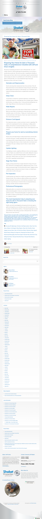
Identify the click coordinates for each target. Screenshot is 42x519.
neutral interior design (9, 232)
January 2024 (7, 337)
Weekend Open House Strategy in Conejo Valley (12, 295)
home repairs (20, 228)
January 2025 (7, 323)
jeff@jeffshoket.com (12, 284)
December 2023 (7, 339)
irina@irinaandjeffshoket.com (13, 271)
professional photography (9, 234)
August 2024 (6, 327)
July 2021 (6, 346)
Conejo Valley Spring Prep (8, 293)
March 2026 (6, 308)
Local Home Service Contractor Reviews (10, 393)
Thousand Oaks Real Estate (18, 236)
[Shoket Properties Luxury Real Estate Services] (21, 7)
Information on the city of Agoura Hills (10, 403)
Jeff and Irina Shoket (21, 230)
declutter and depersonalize (23, 226)
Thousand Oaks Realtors (29, 236)
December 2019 (7, 379)
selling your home (8, 236)
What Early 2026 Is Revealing (9, 297)
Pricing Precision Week (8, 436)
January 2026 (7, 311)
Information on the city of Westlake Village (11, 420)
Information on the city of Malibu (10, 408)
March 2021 (6, 353)
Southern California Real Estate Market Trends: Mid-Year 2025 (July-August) (16, 448)
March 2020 (6, 374)
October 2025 (7, 315)
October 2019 (7, 382)
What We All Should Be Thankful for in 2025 (11, 440)
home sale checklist (27, 228)
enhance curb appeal (11, 228)
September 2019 (7, 384)
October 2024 (7, 325)
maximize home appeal (32, 230)
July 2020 (6, 367)
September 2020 (7, 363)
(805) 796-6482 (22, 12)
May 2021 (6, 349)
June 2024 (6, 330)
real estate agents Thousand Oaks (22, 234)
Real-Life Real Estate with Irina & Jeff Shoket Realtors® (23, 60)
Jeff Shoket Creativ (33, 503)
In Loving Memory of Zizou (8, 480)
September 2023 (7, 344)
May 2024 (6, 332)
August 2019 (6, 386)
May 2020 (6, 370)
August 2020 (6, 365)
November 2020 (7, 360)
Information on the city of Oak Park (10, 413)
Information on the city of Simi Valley (10, 415)
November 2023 (7, 341)
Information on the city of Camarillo (10, 406)
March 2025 (6, 320)
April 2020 (6, 372)
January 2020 (7, 377)
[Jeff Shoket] (6, 284)
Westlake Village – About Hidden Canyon (12, 422)
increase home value (12, 230)
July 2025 (6, 318)
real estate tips (33, 234)
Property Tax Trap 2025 (8, 446)
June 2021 (6, 348)
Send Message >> (23, 466)
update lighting (7, 238)
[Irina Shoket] (6, 277)
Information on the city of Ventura (10, 418)
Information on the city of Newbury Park (11, 411)
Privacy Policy (16, 504)
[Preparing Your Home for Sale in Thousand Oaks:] (21, 48)
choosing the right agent (11, 226)
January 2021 (7, 356)
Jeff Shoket (10, 243)
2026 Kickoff (6, 300)
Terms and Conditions (10, 504)
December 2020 (7, 358)
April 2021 (6, 351)
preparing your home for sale (27, 232)
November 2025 (7, 313)
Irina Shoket (11, 276)
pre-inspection (17, 232)
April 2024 (6, 334)
